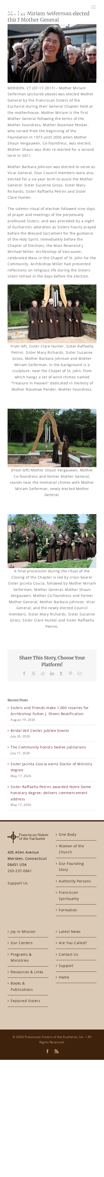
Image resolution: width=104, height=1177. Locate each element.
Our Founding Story (71, 866)
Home (64, 977)
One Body (67, 834)
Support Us (18, 883)
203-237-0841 (20, 870)
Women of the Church (71, 849)
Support (66, 965)
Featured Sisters (25, 1000)
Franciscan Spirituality (69, 895)
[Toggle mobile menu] (94, 7)
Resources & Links (27, 972)
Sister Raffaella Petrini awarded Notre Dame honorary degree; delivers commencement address (51, 792)
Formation (68, 910)
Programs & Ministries (21, 957)
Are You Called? (73, 942)
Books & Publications (22, 986)
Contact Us (68, 954)
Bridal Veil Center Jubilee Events (40, 730)
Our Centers (22, 942)
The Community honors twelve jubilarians (48, 747)
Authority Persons (75, 881)
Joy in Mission (23, 931)
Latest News (70, 931)
